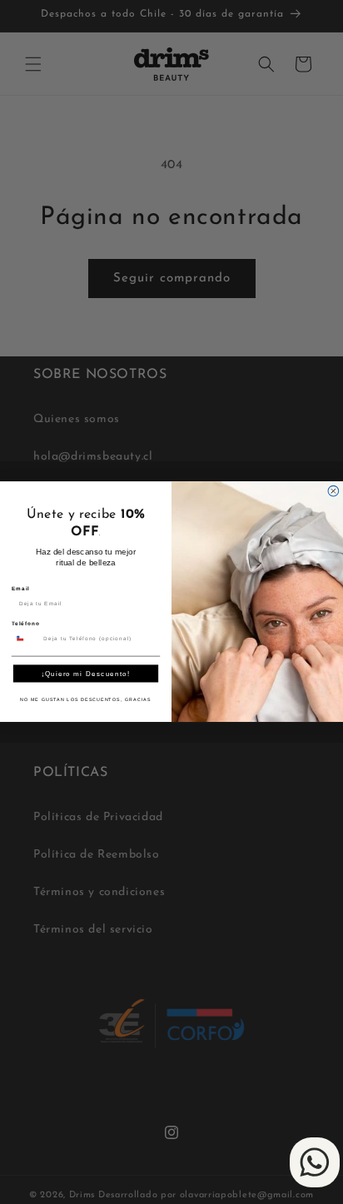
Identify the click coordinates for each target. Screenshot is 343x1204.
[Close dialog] (333, 491)
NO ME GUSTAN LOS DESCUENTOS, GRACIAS (85, 700)
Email (21, 588)
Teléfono (26, 624)
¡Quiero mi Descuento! (86, 674)
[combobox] (25, 638)
